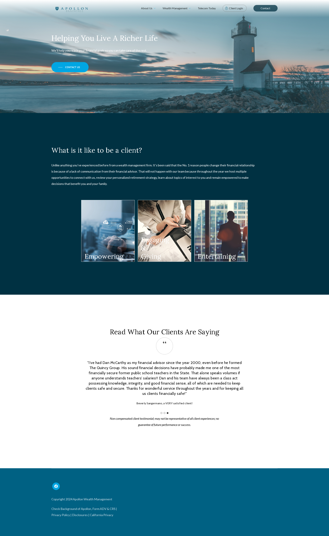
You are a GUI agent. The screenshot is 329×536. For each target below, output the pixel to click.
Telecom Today (207, 8)
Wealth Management (175, 8)
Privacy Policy (60, 515)
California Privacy (101, 515)
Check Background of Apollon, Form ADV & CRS (83, 509)
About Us (146, 8)
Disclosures (80, 515)
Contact (265, 8)
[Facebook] (56, 486)
